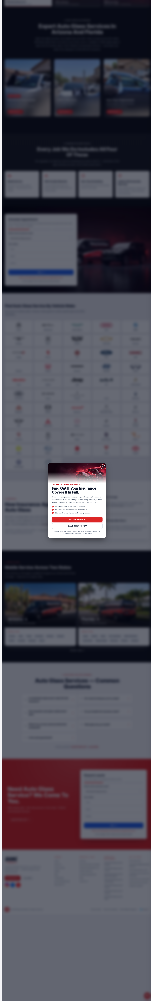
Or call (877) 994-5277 (77, 526)
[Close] (103, 467)
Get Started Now (77, 519)
